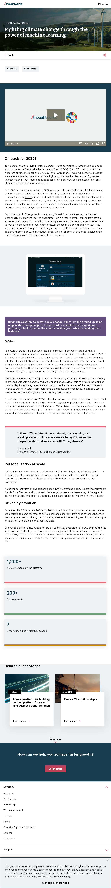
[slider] (47, 143)
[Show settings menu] (92, 143)
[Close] (108, 860)
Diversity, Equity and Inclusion (19, 827)
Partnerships (10, 804)
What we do (10, 799)
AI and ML (12, 68)
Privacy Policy (62, 876)
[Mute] (86, 143)
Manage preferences (55, 882)
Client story (30, 68)
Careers (7, 832)
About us (8, 793)
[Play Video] (7, 143)
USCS (28, 197)
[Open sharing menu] (98, 143)
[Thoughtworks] (13, 3)
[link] (55, 768)
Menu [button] (101, 4)
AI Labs (7, 816)
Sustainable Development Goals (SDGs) (46, 169)
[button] (55, 740)
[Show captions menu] (80, 143)
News (6, 821)
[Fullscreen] (103, 143)
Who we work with (13, 810)
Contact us (9, 838)
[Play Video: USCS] (56, 115)
